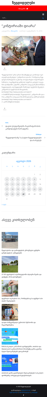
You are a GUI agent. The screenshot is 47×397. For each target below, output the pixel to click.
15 (34, 184)
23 (40, 189)
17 (7, 189)
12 (18, 184)
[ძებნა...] (21, 18)
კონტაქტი (34, 392)
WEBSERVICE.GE (25, 390)
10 (7, 184)
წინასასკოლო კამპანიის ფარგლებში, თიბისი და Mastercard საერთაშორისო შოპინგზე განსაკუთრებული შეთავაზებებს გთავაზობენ (22, 348)
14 (29, 184)
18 (12, 189)
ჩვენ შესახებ (14, 392)
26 (18, 194)
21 (29, 189)
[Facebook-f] (23, 395)
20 (23, 189)
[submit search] (43, 18)
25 (12, 194)
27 (23, 194)
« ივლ (4, 204)
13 (23, 184)
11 (12, 184)
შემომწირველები (24, 392)
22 (34, 189)
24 (7, 194)
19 (18, 189)
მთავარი (14, 31)
